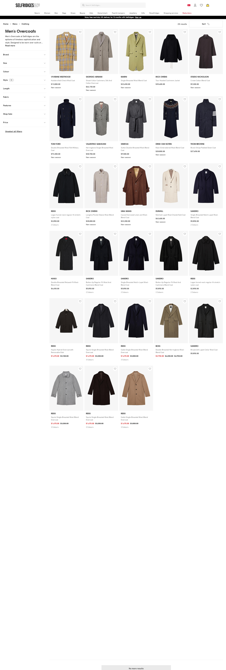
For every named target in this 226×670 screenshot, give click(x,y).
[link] (66, 80)
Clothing (25, 24)
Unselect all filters (13, 131)
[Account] (195, 5)
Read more (10, 45)
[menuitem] (37, 13)
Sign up (138, 17)
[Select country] (188, 5)
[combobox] (115, 5)
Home (5, 24)
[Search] (83, 5)
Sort (204, 24)
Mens (15, 24)
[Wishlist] (201, 5)
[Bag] (207, 5)
